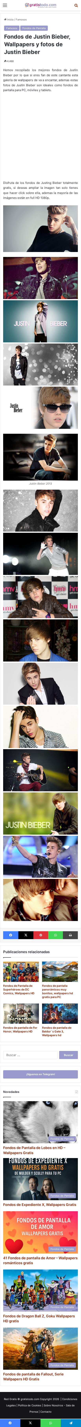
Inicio (10, 19)
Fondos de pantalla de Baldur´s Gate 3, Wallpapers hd (56, 1031)
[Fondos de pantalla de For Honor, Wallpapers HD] (21, 1014)
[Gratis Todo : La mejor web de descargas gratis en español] (40, 5)
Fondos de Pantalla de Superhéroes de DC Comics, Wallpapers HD (18, 989)
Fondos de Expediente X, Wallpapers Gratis (39, 1205)
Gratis (13, 1399)
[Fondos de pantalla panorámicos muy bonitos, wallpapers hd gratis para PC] (60, 972)
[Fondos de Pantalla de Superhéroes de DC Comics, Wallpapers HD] (21, 972)
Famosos (21, 19)
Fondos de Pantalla (34, 28)
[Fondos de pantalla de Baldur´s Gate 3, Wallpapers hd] (60, 1014)
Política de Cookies (29, 1405)
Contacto (46, 1411)
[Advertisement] (40, 138)
